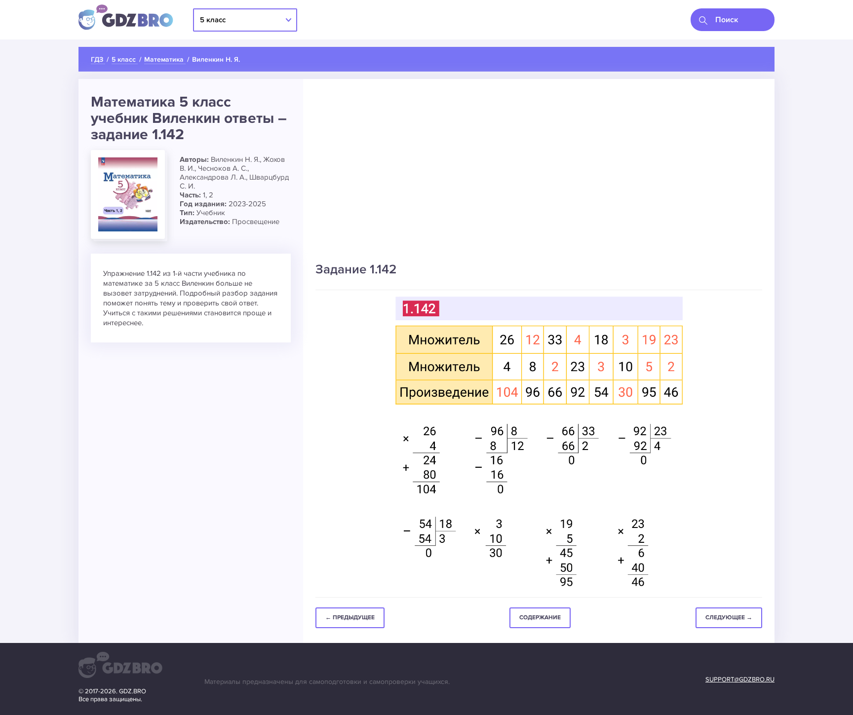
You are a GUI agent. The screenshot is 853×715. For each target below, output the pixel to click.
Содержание (540, 617)
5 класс (213, 19)
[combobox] (733, 19)
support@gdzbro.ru (740, 679)
